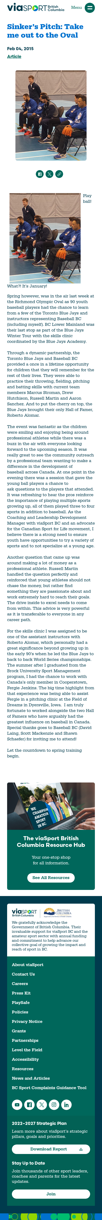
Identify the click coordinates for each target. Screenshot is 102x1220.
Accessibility (25, 1059)
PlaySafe (21, 1002)
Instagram (54, 1105)
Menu (76, 7)
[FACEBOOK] (40, 174)
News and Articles (31, 1078)
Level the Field (27, 1050)
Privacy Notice (27, 1021)
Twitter (42, 1105)
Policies (20, 1012)
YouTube (17, 1105)
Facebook (29, 1105)
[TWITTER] (49, 174)
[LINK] (59, 174)
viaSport (35, 7)
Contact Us (23, 974)
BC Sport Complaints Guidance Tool (49, 1088)
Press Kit (21, 993)
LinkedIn (66, 1105)
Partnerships (25, 1040)
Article (14, 57)
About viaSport (27, 965)
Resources (22, 1069)
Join (51, 1194)
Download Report (48, 1149)
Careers (20, 983)
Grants (19, 1031)
